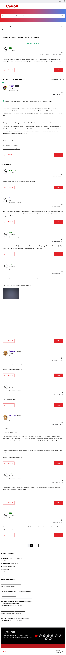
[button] (55, 314)
